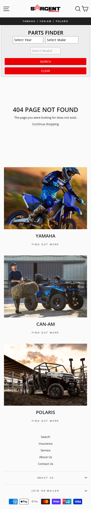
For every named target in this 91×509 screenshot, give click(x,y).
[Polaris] (45, 375)
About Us (45, 457)
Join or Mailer (45, 490)
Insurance (45, 443)
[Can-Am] (45, 286)
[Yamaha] (45, 198)
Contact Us (45, 464)
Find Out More (45, 244)
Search (45, 437)
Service (45, 450)
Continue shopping (45, 124)
